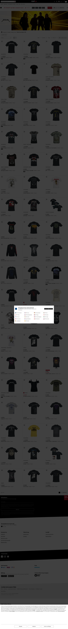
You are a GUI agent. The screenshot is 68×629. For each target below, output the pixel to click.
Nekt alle (34, 626)
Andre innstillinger (47, 626)
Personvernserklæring (61, 611)
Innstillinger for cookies (39, 611)
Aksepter (20, 626)
